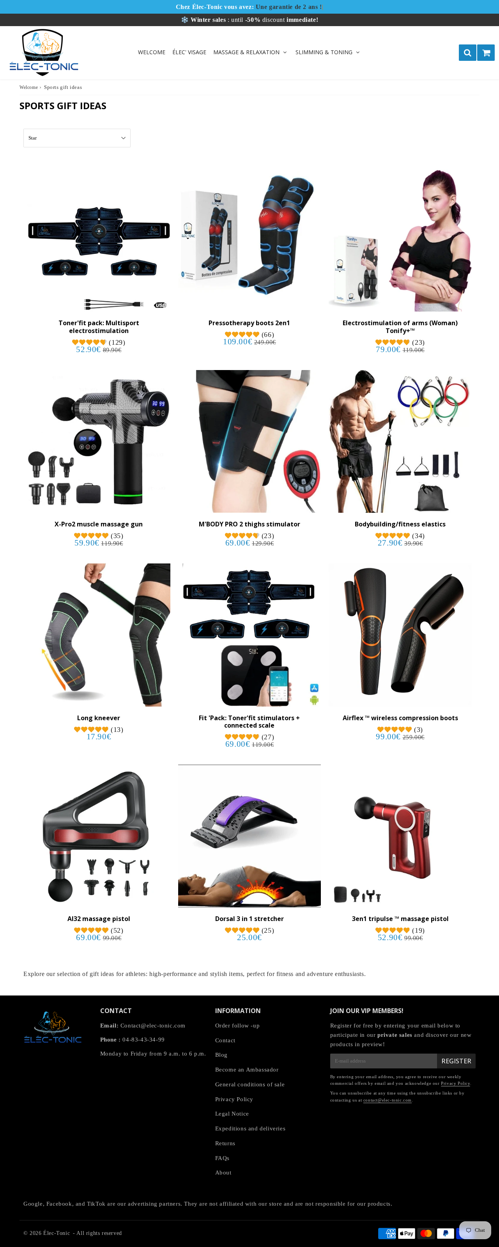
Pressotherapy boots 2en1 (249, 323)
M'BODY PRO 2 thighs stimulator (249, 524)
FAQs (222, 1158)
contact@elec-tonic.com (387, 1100)
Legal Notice (232, 1114)
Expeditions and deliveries (250, 1128)
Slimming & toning (324, 52)
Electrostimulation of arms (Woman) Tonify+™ (400, 327)
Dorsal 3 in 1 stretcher (249, 918)
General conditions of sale (250, 1084)
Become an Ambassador (247, 1069)
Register (456, 1061)
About (223, 1172)
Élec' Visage (189, 52)
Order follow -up (237, 1025)
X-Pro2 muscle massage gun (99, 524)
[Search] (467, 52)
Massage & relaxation (246, 52)
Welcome (151, 52)
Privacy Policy (234, 1099)
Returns (225, 1143)
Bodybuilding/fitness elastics (400, 524)
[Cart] (486, 52)
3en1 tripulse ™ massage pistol (400, 918)
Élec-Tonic (56, 1233)
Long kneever (98, 718)
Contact (225, 1040)
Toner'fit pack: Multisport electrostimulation (98, 327)
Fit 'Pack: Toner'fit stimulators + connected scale (249, 722)
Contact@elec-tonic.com (153, 1025)
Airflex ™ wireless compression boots (400, 718)
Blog (221, 1055)
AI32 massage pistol (98, 918)
